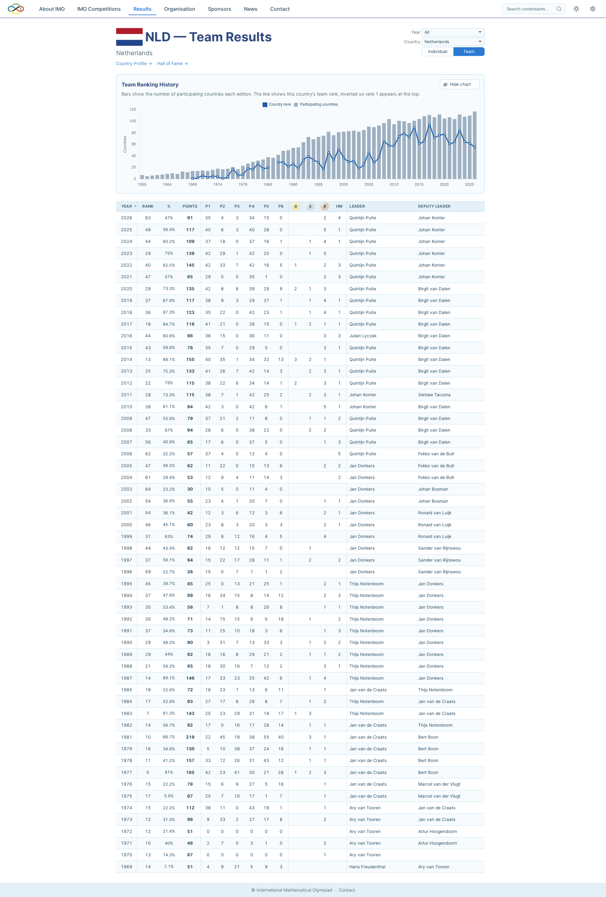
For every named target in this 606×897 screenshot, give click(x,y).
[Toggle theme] (576, 9)
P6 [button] (280, 206)
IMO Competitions (99, 9)
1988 (126, 666)
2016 (126, 335)
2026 (126, 217)
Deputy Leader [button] (434, 206)
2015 (126, 347)
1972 (126, 831)
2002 (126, 501)
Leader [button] (357, 206)
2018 (126, 312)
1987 (126, 678)
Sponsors (219, 9)
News (251, 9)
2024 (126, 241)
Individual (437, 51)
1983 (126, 713)
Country (412, 41)
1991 (126, 630)
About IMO (52, 9)
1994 (126, 595)
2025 (126, 229)
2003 (126, 489)
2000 (126, 524)
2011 (126, 394)
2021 (126, 276)
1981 (126, 737)
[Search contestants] (559, 9)
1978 (126, 760)
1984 (126, 701)
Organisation (179, 9)
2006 (126, 453)
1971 (126, 843)
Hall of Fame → (172, 63)
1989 (126, 654)
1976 (126, 784)
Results (143, 9)
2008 (126, 430)
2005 (126, 465)
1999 (126, 536)
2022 (126, 265)
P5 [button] (266, 206)
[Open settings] (592, 9)
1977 (126, 772)
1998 (126, 548)
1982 (126, 725)
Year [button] (127, 206)
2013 (126, 371)
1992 (126, 619)
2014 (126, 359)
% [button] (168, 206)
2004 (126, 477)
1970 (126, 854)
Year (415, 32)
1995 (126, 583)
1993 (126, 607)
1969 (126, 866)
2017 (126, 324)
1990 (126, 642)
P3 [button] (237, 206)
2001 (126, 512)
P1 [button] (208, 206)
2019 (126, 300)
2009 (126, 418)
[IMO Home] (16, 9)
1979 (126, 748)
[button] (147, 206)
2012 (126, 383)
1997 (126, 560)
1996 (126, 571)
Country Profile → (134, 63)
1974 (126, 807)
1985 (126, 689)
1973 (126, 819)
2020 (126, 288)
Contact (280, 9)
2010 (126, 406)
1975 (126, 796)
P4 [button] (251, 206)
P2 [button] (222, 206)
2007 (126, 442)
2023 (126, 253)
